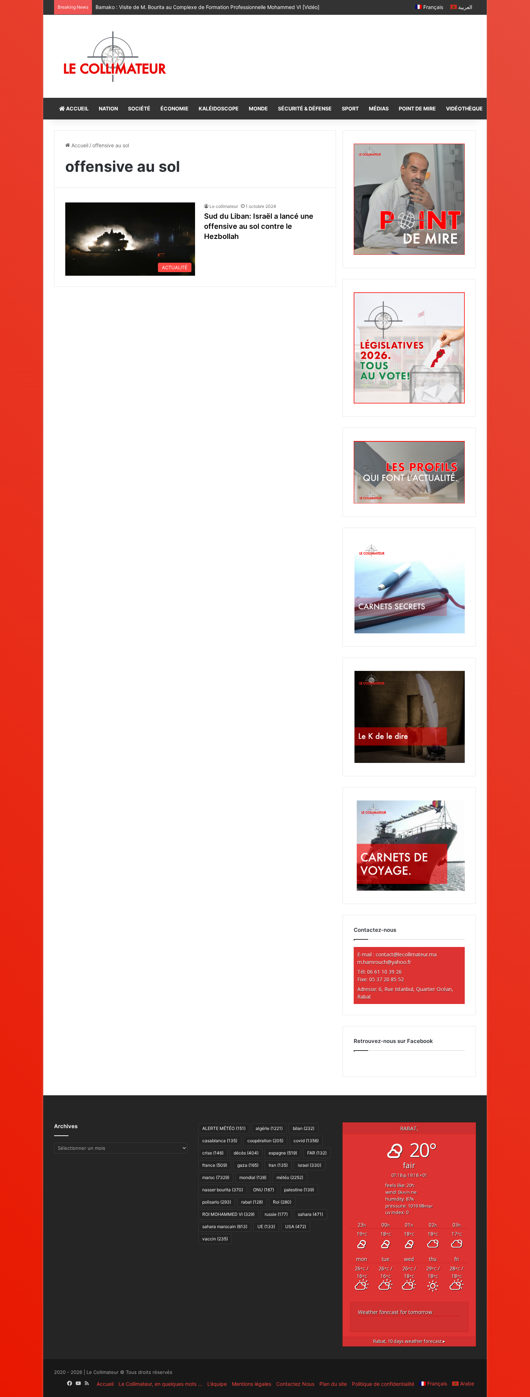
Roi (282, 1202)
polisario (216, 1202)
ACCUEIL (77, 108)
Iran (278, 1165)
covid (306, 1140)
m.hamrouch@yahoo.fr (384, 962)
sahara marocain (224, 1226)
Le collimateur (223, 206)
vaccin (215, 1238)
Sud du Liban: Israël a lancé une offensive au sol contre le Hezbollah (258, 226)
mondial (252, 1177)
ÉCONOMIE (174, 108)
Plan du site (333, 1384)
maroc (215, 1177)
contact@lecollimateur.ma (406, 954)
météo (290, 1177)
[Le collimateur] (115, 56)
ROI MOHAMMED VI (228, 1214)
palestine (299, 1189)
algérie (269, 1128)
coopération (265, 1140)
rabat (252, 1202)
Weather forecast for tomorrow (395, 1312)
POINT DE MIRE (417, 108)
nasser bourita (222, 1189)
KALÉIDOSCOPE (219, 108)
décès (246, 1153)
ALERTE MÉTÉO (224, 1128)
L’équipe (217, 1384)
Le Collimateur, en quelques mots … (160, 1384)
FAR (317, 1153)
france (214, 1165)
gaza (248, 1165)
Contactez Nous (295, 1384)
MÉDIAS (379, 108)
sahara (310, 1214)
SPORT (350, 108)
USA (295, 1226)
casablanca (219, 1140)
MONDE (258, 108)
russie (276, 1214)
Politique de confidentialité (383, 1384)
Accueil (79, 145)
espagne (283, 1153)
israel (309, 1165)
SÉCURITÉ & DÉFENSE (305, 108)
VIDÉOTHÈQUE (464, 108)
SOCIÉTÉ (139, 108)
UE (266, 1226)
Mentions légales (251, 1384)
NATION (108, 108)
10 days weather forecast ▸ (409, 1341)
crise (213, 1153)
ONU (263, 1189)
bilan (303, 1128)
